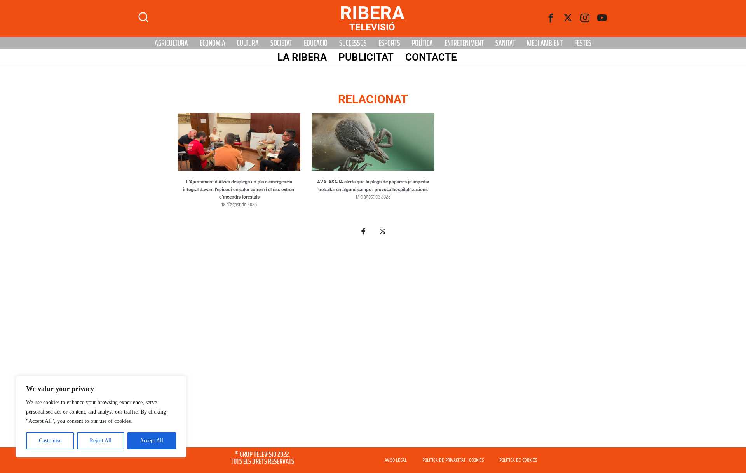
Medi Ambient (545, 43)
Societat (281, 43)
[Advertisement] (373, 345)
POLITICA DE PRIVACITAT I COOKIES (453, 460)
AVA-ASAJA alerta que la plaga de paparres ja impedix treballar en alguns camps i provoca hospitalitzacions (373, 185)
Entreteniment (464, 43)
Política (422, 43)
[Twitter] (568, 18)
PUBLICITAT (366, 57)
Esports (389, 43)
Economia (212, 43)
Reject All (101, 440)
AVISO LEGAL (396, 460)
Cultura (248, 43)
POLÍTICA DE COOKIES (518, 460)
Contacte (431, 57)
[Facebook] (551, 18)
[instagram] (585, 18)
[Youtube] (602, 18)
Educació (316, 43)
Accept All (151, 440)
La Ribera (302, 57)
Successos (353, 43)
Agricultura (171, 43)
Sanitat (505, 43)
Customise (50, 440)
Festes (582, 43)
